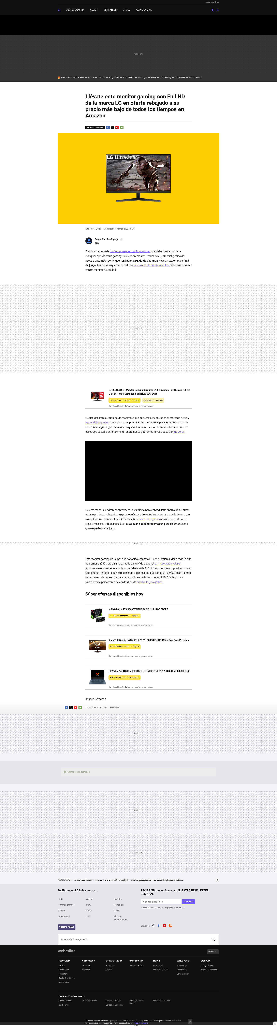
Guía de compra (75, 10)
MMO (88, 905)
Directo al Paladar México (137, 1002)
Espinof (109, 970)
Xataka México (65, 1001)
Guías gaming (144, 10)
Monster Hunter (195, 77)
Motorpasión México (161, 1001)
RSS (170, 925)
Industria (118, 899)
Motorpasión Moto (160, 970)
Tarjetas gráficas (67, 905)
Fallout (153, 77)
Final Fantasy (165, 77)
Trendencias (182, 965)
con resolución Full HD (168, 563)
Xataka (61, 965)
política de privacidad (175, 908)
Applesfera (63, 974)
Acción (94, 10)
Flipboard (117, 127)
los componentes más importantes (130, 251)
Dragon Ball (114, 77)
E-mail (121, 127)
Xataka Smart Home (67, 978)
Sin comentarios (96, 127)
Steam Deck (64, 916)
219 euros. (179, 431)
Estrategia (110, 10)
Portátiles (118, 905)
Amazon (101, 77)
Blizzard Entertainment (121, 918)
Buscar (213, 939)
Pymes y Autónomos (209, 970)
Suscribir (188, 902)
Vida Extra (86, 970)
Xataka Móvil (64, 970)
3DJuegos (86, 965)
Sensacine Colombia (114, 1005)
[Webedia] (212, 2)
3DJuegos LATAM (89, 1001)
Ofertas (115, 707)
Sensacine (110, 965)
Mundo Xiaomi (64, 982)
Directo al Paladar (137, 965)
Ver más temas (66, 927)
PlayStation (180, 77)
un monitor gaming (150, 519)
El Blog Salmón (207, 965)
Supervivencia (128, 77)
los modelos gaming (97, 422)
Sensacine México (113, 1001)
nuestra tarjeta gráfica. (150, 582)
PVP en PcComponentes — (124, 400)
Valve (89, 910)
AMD (88, 916)
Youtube (164, 925)
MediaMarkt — (153, 400)
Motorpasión (158, 965)
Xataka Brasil (64, 1005)
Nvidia (117, 910)
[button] (108, 239)
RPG (82, 77)
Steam (127, 10)
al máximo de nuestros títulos (151, 265)
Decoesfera (182, 970)
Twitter (217, 10)
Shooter (91, 77)
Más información (141, 1023)
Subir (211, 951)
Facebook (212, 10)
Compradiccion (183, 974)
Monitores (102, 707)
